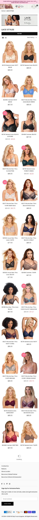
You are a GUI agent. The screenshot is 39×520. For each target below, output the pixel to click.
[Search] (6, 6)
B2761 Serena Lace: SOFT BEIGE (10, 66)
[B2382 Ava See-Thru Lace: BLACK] (10, 294)
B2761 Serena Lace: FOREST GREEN (29, 170)
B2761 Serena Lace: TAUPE (28, 445)
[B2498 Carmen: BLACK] (29, 121)
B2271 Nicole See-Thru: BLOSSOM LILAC (29, 412)
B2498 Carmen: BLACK (29, 134)
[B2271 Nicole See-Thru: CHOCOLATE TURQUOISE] (29, 294)
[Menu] (2, 6)
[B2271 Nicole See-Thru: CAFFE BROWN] (10, 363)
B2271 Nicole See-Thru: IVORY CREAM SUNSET (29, 377)
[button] (36, 6)
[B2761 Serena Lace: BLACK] (29, 52)
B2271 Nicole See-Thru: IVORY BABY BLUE (10, 204)
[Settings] (32, 6)
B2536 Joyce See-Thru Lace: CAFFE (10, 239)
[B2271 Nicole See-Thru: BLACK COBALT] (29, 225)
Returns (4, 469)
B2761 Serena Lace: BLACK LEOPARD (10, 135)
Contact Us (5, 466)
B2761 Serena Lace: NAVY (29, 342)
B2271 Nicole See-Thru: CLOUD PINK (10, 170)
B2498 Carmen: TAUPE (29, 272)
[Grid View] (3, 37)
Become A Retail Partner (9, 474)
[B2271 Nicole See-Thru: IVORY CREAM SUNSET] (29, 363)
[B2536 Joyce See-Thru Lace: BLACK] (10, 259)
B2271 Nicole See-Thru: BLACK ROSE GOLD (29, 204)
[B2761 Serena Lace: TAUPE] (29, 432)
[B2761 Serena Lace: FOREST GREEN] (29, 155)
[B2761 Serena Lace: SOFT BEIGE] (10, 52)
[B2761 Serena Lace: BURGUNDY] (10, 397)
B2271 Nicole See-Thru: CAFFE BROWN (10, 377)
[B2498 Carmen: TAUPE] (29, 259)
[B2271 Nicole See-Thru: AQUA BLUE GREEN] (29, 86)
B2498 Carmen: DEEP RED (10, 445)
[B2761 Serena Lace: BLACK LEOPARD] (10, 121)
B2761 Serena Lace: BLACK (28, 65)
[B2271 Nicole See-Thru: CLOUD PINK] (10, 155)
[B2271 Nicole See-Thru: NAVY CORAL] (10, 328)
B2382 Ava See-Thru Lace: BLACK (10, 308)
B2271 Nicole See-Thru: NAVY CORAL (10, 343)
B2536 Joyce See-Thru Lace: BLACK (10, 274)
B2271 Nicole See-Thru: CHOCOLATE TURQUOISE (29, 308)
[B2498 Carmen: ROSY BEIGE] (10, 86)
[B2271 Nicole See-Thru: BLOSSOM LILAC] (29, 397)
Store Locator (6, 471)
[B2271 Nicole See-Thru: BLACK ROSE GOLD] (29, 190)
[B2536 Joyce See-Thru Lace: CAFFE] (10, 225)
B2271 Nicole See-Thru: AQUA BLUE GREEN (29, 101)
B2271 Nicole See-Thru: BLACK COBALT (29, 239)
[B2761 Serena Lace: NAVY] (29, 328)
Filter (19, 34)
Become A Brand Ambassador (11, 477)
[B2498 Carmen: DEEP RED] (10, 432)
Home (3, 11)
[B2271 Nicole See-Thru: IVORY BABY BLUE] (10, 190)
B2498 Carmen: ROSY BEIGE (10, 101)
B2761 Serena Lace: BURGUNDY (10, 412)
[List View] (5, 37)
